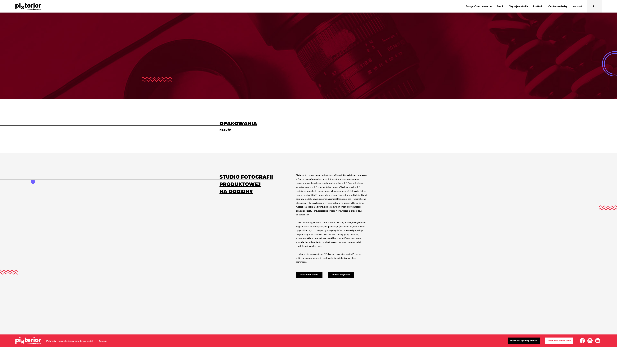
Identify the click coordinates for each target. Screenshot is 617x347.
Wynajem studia (518, 6)
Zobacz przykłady (341, 274)
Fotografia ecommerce (479, 6)
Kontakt (577, 6)
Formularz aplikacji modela (523, 340)
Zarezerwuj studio (309, 274)
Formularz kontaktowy (559, 340)
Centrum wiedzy (558, 6)
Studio (500, 6)
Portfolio (538, 6)
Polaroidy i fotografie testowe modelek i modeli (69, 340)
